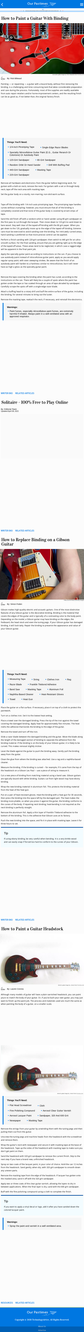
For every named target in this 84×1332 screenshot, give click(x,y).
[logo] (42, 4)
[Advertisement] (42, 120)
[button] (2, 4)
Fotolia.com (80, 74)
